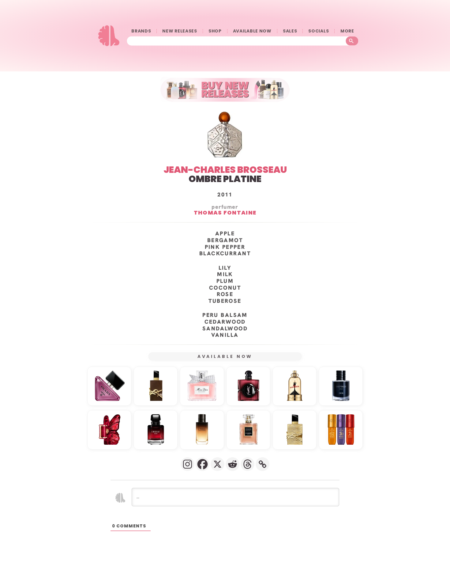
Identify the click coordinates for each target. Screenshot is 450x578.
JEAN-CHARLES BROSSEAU (225, 169)
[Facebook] (202, 464)
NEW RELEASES (179, 31)
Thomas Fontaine (225, 212)
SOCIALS (318, 31)
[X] (217, 464)
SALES (290, 31)
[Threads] (247, 464)
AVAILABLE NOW (252, 31)
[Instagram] (187, 464)
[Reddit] (232, 464)
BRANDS (141, 31)
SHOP (215, 31)
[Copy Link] (262, 464)
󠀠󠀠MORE (347, 31)
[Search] (352, 40)
